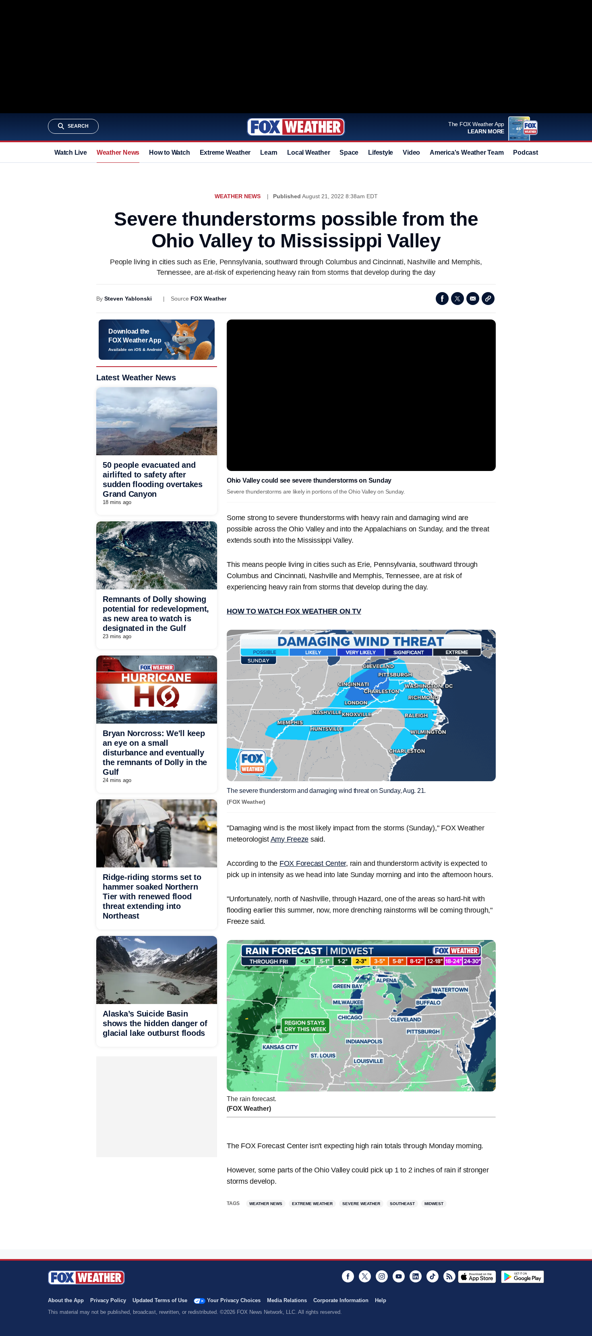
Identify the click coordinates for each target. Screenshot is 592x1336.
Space (348, 152)
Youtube (399, 1276)
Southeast (402, 1203)
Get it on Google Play (522, 1276)
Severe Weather (361, 1203)
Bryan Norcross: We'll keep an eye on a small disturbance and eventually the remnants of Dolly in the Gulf (155, 752)
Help (380, 1300)
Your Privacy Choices (234, 1300)
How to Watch (169, 152)
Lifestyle (380, 152)
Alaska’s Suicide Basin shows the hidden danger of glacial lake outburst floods (155, 1023)
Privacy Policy (108, 1300)
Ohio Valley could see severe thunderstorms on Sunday (309, 480)
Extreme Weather (225, 152)
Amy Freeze (290, 839)
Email (472, 298)
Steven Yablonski (128, 298)
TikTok (432, 1276)
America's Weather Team (466, 152)
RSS (449, 1276)
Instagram (382, 1276)
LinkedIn (416, 1276)
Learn (268, 152)
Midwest (433, 1203)
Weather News (118, 152)
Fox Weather (296, 127)
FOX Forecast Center (312, 863)
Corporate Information (340, 1300)
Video (411, 152)
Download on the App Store (477, 1276)
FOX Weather (208, 298)
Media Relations (287, 1300)
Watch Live (70, 152)
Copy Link (488, 298)
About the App (66, 1300)
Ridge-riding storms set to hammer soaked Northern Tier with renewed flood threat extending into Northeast (152, 896)
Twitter (457, 298)
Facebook (442, 298)
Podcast (525, 152)
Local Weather (308, 152)
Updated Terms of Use (159, 1300)
